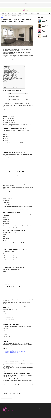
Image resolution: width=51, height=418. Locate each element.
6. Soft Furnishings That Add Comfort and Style (10, 74)
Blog (4, 15)
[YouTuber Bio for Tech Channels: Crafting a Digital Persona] (39, 36)
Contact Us (37, 13)
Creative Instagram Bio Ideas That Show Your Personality (45, 25)
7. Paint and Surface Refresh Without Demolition (10, 75)
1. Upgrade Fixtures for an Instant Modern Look (10, 69)
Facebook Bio (14, 13)
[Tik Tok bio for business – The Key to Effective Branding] (39, 31)
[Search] (49, 13)
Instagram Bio (7, 13)
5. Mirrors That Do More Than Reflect (9, 73)
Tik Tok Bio (19, 13)
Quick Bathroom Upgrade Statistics (9, 67)
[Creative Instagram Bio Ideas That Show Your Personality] (39, 26)
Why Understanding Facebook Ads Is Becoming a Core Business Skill (45, 20)
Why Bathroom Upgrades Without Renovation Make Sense (12, 68)
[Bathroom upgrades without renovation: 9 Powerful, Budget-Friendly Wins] (17, 45)
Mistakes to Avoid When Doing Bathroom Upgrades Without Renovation (14, 78)
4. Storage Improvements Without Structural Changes (11, 72)
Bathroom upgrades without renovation (6, 398)
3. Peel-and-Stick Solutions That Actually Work (10, 71)
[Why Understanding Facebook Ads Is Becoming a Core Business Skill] (39, 21)
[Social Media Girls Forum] (25, 10)
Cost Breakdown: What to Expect (8, 79)
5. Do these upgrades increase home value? (11, 87)
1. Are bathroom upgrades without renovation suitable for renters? (13, 84)
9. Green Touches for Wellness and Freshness (10, 77)
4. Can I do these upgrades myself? (10, 86)
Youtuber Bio (25, 13)
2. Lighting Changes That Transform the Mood (10, 70)
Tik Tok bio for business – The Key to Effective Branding (45, 30)
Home (3, 13)
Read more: (5, 81)
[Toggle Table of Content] (23, 66)
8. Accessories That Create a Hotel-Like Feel (10, 76)
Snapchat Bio (31, 13)
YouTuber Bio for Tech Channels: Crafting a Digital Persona (45, 35)
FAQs (5, 83)
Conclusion (5, 82)
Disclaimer (5, 80)
